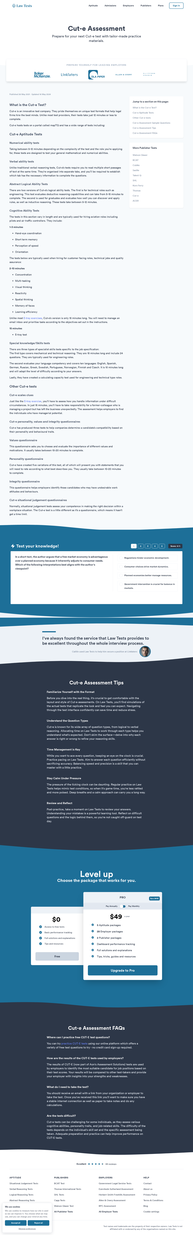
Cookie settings (151, 1211)
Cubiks (136, 165)
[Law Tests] (21, 5)
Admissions (110, 5)
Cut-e (136, 195)
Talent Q (137, 175)
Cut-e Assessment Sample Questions (151, 122)
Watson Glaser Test (64, 1206)
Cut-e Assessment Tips (144, 127)
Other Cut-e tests (142, 117)
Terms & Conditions (153, 1200)
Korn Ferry (138, 185)
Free (57, 956)
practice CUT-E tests (74, 1043)
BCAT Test (59, 1183)
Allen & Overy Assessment (112, 1200)
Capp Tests (59, 1200)
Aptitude (93, 5)
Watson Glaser (140, 155)
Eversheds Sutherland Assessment (116, 1189)
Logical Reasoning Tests (21, 1194)
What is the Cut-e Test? (145, 107)
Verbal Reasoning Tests (21, 1189)
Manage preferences (27, 1229)
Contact (147, 1183)
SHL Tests (59, 1194)
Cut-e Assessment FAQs (145, 133)
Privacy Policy (150, 1194)
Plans (160, 5)
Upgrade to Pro (123, 970)
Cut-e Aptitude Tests (143, 112)
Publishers (146, 5)
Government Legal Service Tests (115, 1183)
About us (147, 1189)
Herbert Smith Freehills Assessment (117, 1194)
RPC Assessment (107, 1206)
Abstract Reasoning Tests (22, 1200)
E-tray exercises (33, 318)
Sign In (176, 5)
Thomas (137, 190)
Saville (136, 170)
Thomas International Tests (67, 1189)
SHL (135, 180)
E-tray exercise (32, 401)
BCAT (135, 160)
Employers (128, 5)
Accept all (15, 1222)
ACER (136, 200)
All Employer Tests (108, 1211)
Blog (145, 1206)
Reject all (38, 1222)
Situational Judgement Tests (23, 1183)
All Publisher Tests (63, 1211)
